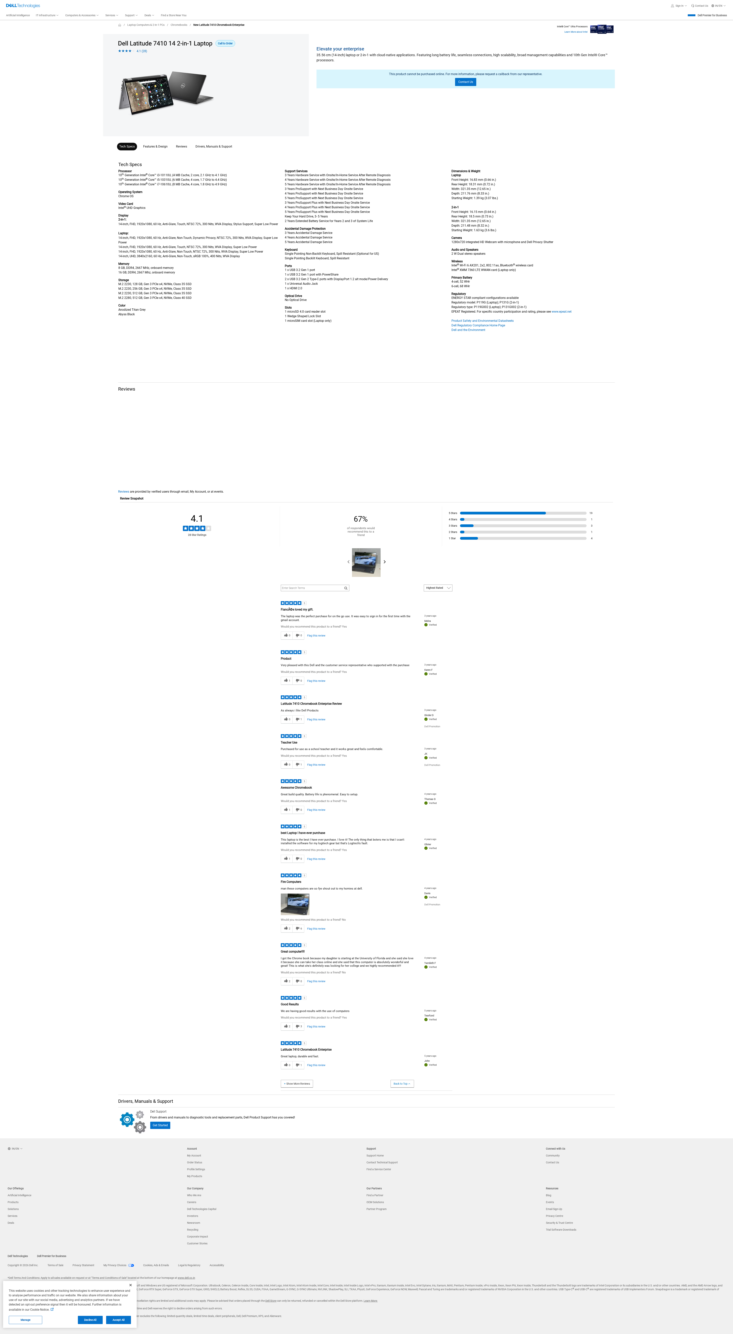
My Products (194, 1176)
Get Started (160, 1125)
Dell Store (270, 1300)
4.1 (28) (142, 51)
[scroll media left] (348, 562)
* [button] (132, 263)
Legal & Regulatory (189, 1265)
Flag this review (316, 635)
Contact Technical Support (382, 1162)
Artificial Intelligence (19, 1195)
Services (12, 1215)
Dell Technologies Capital (201, 1209)
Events (550, 1202)
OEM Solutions (375, 1202)
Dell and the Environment (468, 330)
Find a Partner (374, 1195)
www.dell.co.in (186, 1277)
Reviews (181, 146)
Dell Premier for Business (712, 15)
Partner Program (376, 1209)
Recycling (192, 1229)
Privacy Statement (83, 1265)
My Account (194, 1155)
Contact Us (552, 1162)
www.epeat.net (562, 311)
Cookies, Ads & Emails (156, 1265)
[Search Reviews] (346, 588)
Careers (191, 1202)
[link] (700, 5)
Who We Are (194, 1195)
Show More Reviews (298, 1083)
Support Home (375, 1155)
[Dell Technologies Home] (23, 5)
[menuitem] (47, 15)
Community (553, 1155)
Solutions (13, 1209)
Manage (26, 1319)
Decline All (90, 1319)
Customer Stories (197, 1243)
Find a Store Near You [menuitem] (173, 15)
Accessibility (217, 1265)
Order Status (194, 1162)
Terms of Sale (55, 1265)
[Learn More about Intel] (602, 28)
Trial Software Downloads (561, 1229)
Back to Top (401, 1083)
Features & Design (155, 146)
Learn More (371, 1300)
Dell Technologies (18, 1256)
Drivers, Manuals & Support (213, 146)
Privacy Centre (554, 1215)
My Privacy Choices (115, 1265)
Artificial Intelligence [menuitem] (18, 15)
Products (13, 1202)
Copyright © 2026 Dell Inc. (23, 1265)
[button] (679, 5)
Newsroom (193, 1222)
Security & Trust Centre (559, 1222)
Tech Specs (127, 146)
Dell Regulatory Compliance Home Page (478, 325)
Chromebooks (179, 24)
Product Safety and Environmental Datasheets (482, 321)
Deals (11, 1222)
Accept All (118, 1319)
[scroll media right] (384, 562)
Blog (548, 1195)
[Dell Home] (119, 25)
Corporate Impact (197, 1236)
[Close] (130, 1285)
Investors (192, 1215)
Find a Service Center (378, 1169)
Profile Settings (196, 1169)
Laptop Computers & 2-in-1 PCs (146, 24)
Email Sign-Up (554, 1209)
